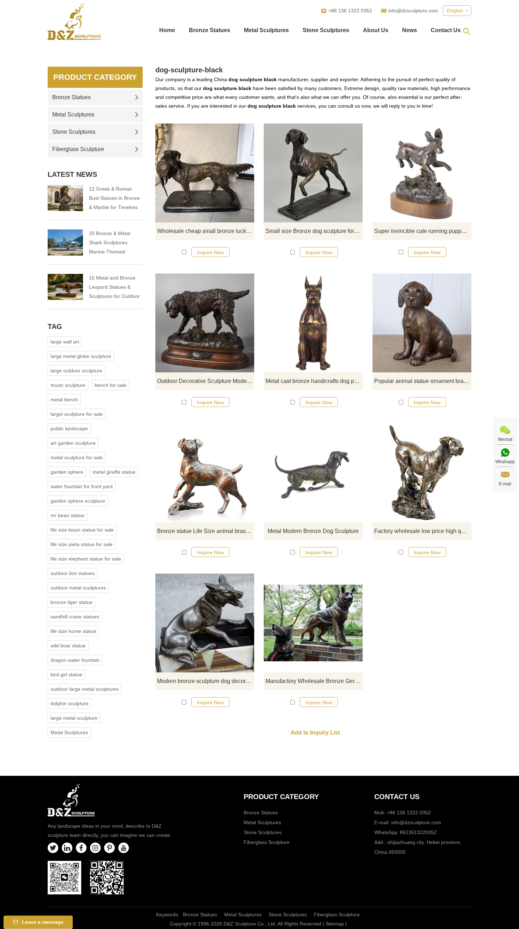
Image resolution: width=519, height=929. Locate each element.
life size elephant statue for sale (85, 559)
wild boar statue (68, 645)
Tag (55, 326)
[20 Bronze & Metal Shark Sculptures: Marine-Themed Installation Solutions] (65, 242)
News (409, 30)
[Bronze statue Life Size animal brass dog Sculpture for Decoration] (204, 473)
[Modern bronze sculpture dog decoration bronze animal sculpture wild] (204, 623)
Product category (281, 797)
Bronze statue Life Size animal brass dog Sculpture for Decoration (205, 531)
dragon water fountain (75, 660)
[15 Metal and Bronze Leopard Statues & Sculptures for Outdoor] (65, 287)
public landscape (69, 428)
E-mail (505, 483)
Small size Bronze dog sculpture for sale (314, 231)
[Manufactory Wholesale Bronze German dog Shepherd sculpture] (313, 623)
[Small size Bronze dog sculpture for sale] (313, 173)
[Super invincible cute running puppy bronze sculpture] (421, 173)
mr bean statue (67, 515)
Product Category (95, 77)
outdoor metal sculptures (78, 588)
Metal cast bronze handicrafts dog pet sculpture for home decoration (314, 381)
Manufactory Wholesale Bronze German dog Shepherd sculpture (314, 681)
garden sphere (66, 472)
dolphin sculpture (69, 703)
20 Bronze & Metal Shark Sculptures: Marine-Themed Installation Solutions (112, 243)
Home (167, 30)
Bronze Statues (209, 30)
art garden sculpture (73, 443)
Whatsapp (505, 461)
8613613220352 (418, 832)
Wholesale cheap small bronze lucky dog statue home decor (205, 231)
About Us (375, 30)
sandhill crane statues (74, 616)
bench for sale (110, 385)
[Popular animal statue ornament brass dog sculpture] (421, 323)
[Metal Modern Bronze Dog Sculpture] (313, 473)
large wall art (64, 341)
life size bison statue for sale (82, 530)
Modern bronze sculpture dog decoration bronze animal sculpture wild (205, 681)
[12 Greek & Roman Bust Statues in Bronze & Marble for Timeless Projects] (65, 198)
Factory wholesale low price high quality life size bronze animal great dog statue (422, 531)
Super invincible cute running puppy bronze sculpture (422, 231)
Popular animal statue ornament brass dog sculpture (422, 381)
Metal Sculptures (266, 30)
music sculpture (67, 385)
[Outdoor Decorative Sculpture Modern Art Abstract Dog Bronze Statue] (204, 323)
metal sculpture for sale (76, 457)
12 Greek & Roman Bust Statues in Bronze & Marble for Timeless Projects (114, 199)
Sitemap (335, 924)
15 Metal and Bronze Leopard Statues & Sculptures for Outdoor (114, 287)
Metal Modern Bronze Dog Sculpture (313, 531)
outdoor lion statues (72, 573)
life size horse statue (73, 631)
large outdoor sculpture (76, 370)
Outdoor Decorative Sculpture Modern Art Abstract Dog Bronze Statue (205, 381)
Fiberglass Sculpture (78, 149)
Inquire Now (210, 252)
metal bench (64, 399)
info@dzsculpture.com (413, 10)
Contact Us (446, 30)
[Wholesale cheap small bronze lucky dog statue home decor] (204, 173)
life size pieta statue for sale (81, 544)
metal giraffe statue (114, 472)
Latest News (72, 174)
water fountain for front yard (81, 486)
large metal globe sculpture (80, 356)
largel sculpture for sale (76, 414)
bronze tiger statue (71, 602)
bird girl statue (66, 674)
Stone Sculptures (326, 30)
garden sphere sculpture (77, 501)
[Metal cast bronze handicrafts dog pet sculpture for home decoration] (313, 323)
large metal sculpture (73, 718)
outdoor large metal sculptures (84, 689)
